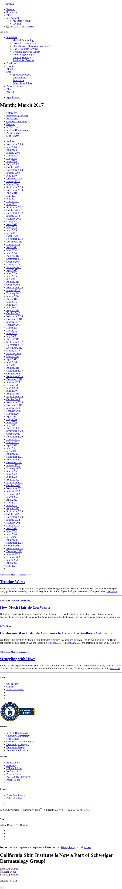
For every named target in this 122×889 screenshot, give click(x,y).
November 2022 (14, 488)
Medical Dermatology (24, 40)
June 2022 (11, 476)
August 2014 (12, 256)
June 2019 (11, 390)
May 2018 (11, 362)
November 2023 (14, 517)
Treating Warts (12, 582)
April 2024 (11, 528)
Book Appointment (16, 795)
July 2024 (11, 537)
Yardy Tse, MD (53, 642)
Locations (11, 66)
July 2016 (11, 307)
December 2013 (14, 241)
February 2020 (13, 410)
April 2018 (11, 359)
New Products (20, 77)
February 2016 (13, 293)
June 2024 (11, 534)
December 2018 (14, 379)
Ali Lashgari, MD (72, 642)
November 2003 (14, 144)
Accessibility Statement (18, 777)
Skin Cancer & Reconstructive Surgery (32, 46)
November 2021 (14, 459)
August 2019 (12, 393)
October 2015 (13, 284)
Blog (8, 15)
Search (10, 4)
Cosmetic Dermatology (24, 43)
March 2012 (12, 201)
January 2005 (13, 152)
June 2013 (11, 230)
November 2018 (14, 376)
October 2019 (13, 399)
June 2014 (11, 253)
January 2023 (13, 491)
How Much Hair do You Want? (25, 607)
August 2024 (12, 539)
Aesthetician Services (23, 60)
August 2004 (12, 149)
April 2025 (11, 562)
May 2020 (11, 419)
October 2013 (13, 236)
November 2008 (14, 170)
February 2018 (13, 353)
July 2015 (11, 279)
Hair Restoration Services (25, 48)
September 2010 (14, 187)
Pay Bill (17, 23)
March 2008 (12, 155)
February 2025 (13, 557)
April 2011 (11, 193)
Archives (10, 141)
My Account (12, 18)
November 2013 (14, 238)
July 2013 (11, 233)
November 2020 (14, 436)
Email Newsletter (15, 689)
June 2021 (11, 448)
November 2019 (14, 402)
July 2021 (11, 451)
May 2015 (11, 273)
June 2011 (11, 198)
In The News (13, 127)
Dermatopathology (22, 57)
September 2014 (14, 258)
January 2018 (13, 350)
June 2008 (11, 161)
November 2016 (14, 316)
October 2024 (13, 545)
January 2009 (13, 172)
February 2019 (13, 385)
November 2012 (14, 213)
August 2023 (12, 508)
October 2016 (13, 313)
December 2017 (14, 347)
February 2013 (13, 218)
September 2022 (14, 482)
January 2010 (13, 181)
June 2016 (11, 304)
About (9, 69)
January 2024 (13, 519)
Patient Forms (13, 779)
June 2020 (11, 422)
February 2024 (13, 522)
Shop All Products (22, 74)
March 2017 (12, 327)
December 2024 (14, 551)
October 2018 (13, 373)
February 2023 (13, 494)
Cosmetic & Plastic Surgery (26, 51)
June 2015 (11, 276)
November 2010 (14, 190)
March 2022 (12, 471)
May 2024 (11, 531)
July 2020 (11, 425)
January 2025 (13, 554)
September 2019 (14, 396)
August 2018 (12, 367)
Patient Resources (15, 86)
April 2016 (11, 299)
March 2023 (12, 496)
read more (112, 591)
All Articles (12, 118)
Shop (9, 71)
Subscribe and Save (22, 83)
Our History (12, 683)
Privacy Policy (13, 774)
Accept (87, 847)
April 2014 (11, 247)
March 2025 (12, 560)
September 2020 (14, 431)
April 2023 (11, 499)
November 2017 (14, 344)
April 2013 (11, 224)
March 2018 (12, 356)
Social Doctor (82, 810)
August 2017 (12, 339)
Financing (11, 765)
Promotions (18, 80)
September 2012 (14, 207)
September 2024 (14, 542)
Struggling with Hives (17, 659)
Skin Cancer (12, 135)
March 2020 (12, 413)
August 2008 (12, 164)
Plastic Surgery (13, 133)
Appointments (13, 97)
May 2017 (11, 330)
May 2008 (11, 158)
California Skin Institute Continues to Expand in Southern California (56, 633)
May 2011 (11, 195)
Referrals (10, 9)
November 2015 (14, 287)
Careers (10, 686)
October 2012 (13, 210)
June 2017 (11, 333)
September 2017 (14, 342)
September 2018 (14, 370)
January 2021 (13, 439)
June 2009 (11, 175)
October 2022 (13, 485)
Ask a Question (14, 798)
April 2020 (11, 416)
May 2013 (11, 227)
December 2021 (14, 462)
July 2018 (11, 365)
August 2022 (12, 479)
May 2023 (11, 502)
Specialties (11, 37)
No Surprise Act (14, 771)
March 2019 (12, 388)
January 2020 (13, 408)
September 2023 (14, 511)
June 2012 (11, 204)
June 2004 (11, 147)
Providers (11, 63)
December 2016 (14, 319)
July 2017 (11, 336)
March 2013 (12, 221)
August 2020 (12, 428)
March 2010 (12, 184)
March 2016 (12, 296)
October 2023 (13, 514)
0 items (26, 26)
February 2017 (13, 324)
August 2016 (12, 310)
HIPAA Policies (14, 768)
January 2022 (13, 465)
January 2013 (13, 215)
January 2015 (13, 264)
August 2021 (12, 453)
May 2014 (11, 250)
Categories (11, 113)
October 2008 (13, 167)
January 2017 (13, 322)
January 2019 (13, 382)
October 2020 (13, 433)
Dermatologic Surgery (24, 54)
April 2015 (11, 270)
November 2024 (14, 548)
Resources (11, 12)
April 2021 (11, 445)
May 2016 (11, 301)
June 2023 (11, 505)
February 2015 (13, 267)
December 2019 (14, 405)
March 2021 (12, 442)
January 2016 (13, 290)
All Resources (13, 762)
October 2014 (13, 261)
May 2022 (11, 474)
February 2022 (13, 468)
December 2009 (14, 178)
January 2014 (13, 244)
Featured (10, 124)
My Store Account (22, 20)
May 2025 (11, 565)
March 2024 (12, 525)
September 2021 (14, 456)
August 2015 (12, 281)
